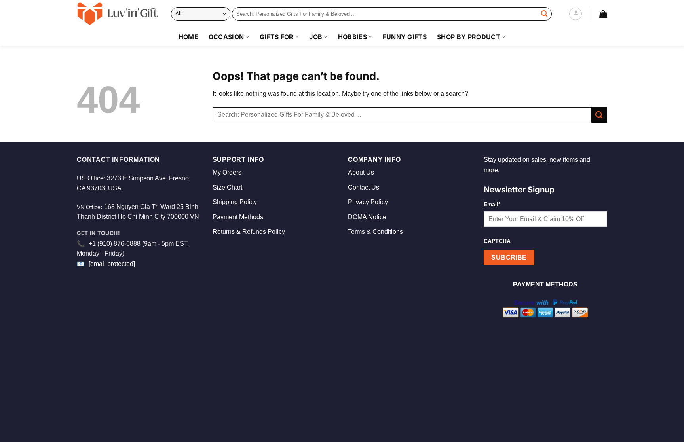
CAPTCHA (497, 241)
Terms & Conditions (375, 231)
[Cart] (603, 14)
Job (315, 37)
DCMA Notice (367, 217)
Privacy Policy (368, 202)
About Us (361, 172)
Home (188, 37)
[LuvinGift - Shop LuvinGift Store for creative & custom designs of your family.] (118, 14)
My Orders (227, 172)
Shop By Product (468, 37)
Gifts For (277, 37)
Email (492, 204)
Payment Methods (238, 217)
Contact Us (363, 187)
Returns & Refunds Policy (249, 231)
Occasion (226, 37)
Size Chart (227, 187)
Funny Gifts (405, 37)
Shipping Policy (235, 202)
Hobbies (352, 37)
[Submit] (544, 14)
